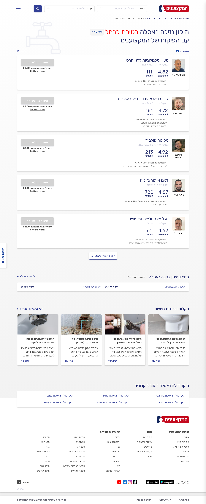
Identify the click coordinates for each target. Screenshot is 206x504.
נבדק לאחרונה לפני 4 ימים (155, 64)
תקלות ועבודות (144, 451)
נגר (48, 446)
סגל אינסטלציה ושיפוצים (148, 218)
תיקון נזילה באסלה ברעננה (58, 402)
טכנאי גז (80, 446)
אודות (186, 437)
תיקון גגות (45, 466)
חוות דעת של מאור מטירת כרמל (152, 201)
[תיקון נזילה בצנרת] (81, 325)
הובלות (116, 461)
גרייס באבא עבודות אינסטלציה (143, 98)
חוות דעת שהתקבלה (157, 81)
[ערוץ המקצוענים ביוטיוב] (120, 482)
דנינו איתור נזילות (154, 180)
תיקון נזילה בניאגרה (175, 286)
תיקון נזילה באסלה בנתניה (59, 395)
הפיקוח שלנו (183, 441)
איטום (117, 437)
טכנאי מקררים (78, 470)
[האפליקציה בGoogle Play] (167, 482)
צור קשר (185, 461)
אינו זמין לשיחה (37, 62)
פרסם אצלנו (183, 456)
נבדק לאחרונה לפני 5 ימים (155, 103)
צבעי (47, 456)
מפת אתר (184, 499)
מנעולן (46, 437)
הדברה (116, 456)
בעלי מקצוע (184, 18)
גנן (118, 446)
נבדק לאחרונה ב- (153, 144)
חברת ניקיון (79, 437)
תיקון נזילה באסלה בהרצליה (170, 395)
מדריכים (148, 446)
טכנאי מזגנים (78, 456)
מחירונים (147, 437)
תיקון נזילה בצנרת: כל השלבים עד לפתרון (85, 340)
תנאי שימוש (165, 499)
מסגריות (45, 441)
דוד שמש (115, 451)
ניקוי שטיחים (43, 451)
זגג (118, 466)
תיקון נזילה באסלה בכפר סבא (113, 402)
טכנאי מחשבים (77, 461)
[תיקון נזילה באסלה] (168, 325)
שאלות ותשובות (144, 441)
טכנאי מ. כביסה (77, 451)
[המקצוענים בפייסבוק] (125, 482)
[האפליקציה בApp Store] (152, 482)
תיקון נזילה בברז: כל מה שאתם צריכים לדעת (40, 340)
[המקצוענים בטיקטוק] (135, 482)
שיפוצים (46, 461)
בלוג (150, 456)
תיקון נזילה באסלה (153, 18)
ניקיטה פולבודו (156, 140)
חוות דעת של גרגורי (157, 239)
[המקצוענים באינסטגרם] (130, 482)
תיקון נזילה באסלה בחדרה (171, 402)
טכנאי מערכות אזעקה (74, 466)
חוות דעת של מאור (158, 119)
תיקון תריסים (43, 470)
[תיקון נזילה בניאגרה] (125, 325)
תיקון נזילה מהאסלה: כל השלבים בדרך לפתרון (171, 340)
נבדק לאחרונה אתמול (157, 185)
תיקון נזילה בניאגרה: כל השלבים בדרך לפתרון (128, 340)
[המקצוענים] (174, 8)
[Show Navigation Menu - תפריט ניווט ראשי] (19, 8)
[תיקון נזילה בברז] (37, 325)
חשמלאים (80, 441)
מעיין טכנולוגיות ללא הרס (147, 60)
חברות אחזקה (113, 470)
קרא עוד (156, 360)
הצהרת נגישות (143, 499)
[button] (22, 51)
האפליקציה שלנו (181, 446)
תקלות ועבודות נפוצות (171, 308)
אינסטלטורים (170, 18)
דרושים (185, 451)
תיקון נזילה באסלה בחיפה (115, 395)
